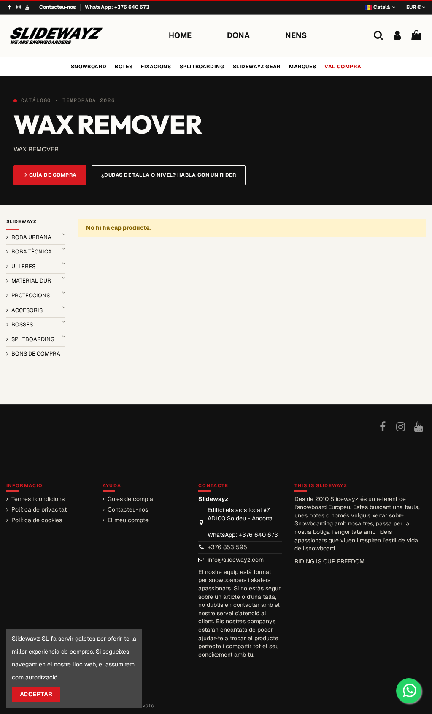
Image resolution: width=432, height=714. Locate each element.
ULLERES (23, 266)
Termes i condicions (38, 499)
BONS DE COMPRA (35, 353)
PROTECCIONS (30, 295)
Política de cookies (36, 520)
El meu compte (128, 520)
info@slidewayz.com (236, 559)
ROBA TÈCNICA (31, 251)
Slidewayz (21, 221)
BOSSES (22, 324)
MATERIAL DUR (31, 280)
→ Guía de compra (50, 175)
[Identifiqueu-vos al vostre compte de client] (397, 35)
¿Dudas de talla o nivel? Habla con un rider (168, 175)
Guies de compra (130, 499)
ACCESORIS (27, 310)
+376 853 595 (227, 547)
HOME (180, 35)
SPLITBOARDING (32, 339)
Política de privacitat (39, 509)
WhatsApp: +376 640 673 (117, 7)
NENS (296, 35)
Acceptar (36, 694)
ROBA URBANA (31, 237)
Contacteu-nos (58, 7)
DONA (238, 35)
